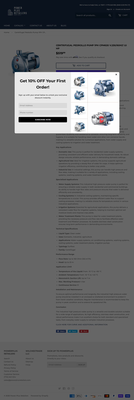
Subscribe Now (43, 120)
